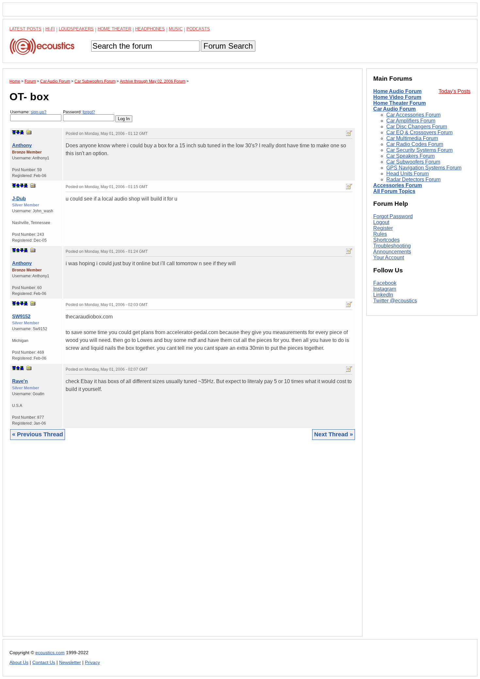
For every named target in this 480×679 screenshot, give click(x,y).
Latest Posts (25, 28)
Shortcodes (386, 240)
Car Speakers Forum (410, 156)
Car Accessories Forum (413, 115)
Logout (381, 222)
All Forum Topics (394, 191)
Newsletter (70, 662)
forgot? (89, 112)
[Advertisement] (182, 543)
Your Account (388, 257)
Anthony (22, 145)
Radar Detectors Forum (413, 179)
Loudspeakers (76, 28)
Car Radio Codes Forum (414, 144)
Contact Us (43, 662)
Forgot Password (393, 216)
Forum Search (228, 45)
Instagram (384, 289)
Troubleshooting (392, 246)
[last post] (22, 132)
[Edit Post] (349, 133)
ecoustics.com (50, 652)
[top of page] (14, 132)
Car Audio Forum (394, 109)
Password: (79, 112)
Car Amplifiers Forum (410, 120)
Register (383, 228)
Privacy (92, 662)
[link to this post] (29, 132)
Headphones (150, 28)
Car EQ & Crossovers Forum (419, 132)
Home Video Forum (397, 97)
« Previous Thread (37, 434)
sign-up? (38, 112)
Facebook (384, 283)
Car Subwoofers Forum (413, 162)
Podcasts (198, 28)
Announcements (392, 251)
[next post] (18, 132)
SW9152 (21, 316)
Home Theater (114, 28)
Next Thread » (333, 434)
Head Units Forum (407, 173)
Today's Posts (455, 91)
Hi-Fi (50, 28)
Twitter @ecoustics (395, 300)
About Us (18, 662)
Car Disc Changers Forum (416, 126)
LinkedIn (383, 295)
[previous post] (18, 185)
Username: (28, 112)
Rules (380, 234)
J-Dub (19, 198)
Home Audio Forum (397, 91)
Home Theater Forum (399, 103)
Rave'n (20, 381)
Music (176, 28)
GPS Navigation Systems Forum (423, 167)
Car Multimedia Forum (412, 138)
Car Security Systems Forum (419, 150)
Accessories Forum (397, 185)
